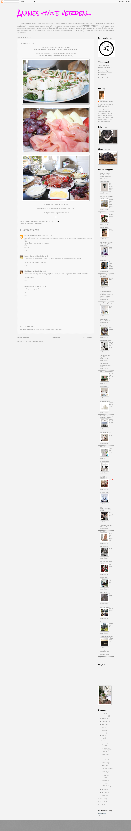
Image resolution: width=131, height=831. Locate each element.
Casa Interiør (111, 328)
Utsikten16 (103, 592)
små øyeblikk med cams (32, 235)
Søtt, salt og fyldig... (111, 514)
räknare (100, 816)
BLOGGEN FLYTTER (111, 376)
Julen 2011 (35, 28)
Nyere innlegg (23, 337)
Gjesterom (30, 26)
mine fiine (103, 386)
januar (104, 795)
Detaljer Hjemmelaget (47, 23)
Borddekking (26, 23)
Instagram (19, 28)
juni (103, 730)
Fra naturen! (105, 760)
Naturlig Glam (104, 654)
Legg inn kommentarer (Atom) (34, 341)
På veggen (49, 30)
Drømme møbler (60, 23)
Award (18, 23)
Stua (77, 30)
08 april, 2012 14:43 (40, 271)
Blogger (74, 827)
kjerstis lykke (104, 461)
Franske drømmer (30, 256)
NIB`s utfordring (87, 28)
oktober (104, 718)
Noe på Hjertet (104, 651)
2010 (102, 802)
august (104, 724)
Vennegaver (20, 32)
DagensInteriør (29, 286)
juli (103, 727)
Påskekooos (105, 780)
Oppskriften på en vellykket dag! (105, 357)
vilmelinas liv (104, 493)
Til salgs (87, 30)
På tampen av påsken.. (106, 776)
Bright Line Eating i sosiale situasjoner (105, 175)
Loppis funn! (105, 754)
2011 (102, 799)
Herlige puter (65, 26)
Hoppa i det (111, 594)
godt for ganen (45, 26)
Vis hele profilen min (104, 121)
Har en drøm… (105, 227)
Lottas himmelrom (106, 213)
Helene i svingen (105, 607)
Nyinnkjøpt (24, 30)
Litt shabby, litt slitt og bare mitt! (106, 197)
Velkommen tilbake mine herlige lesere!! (111, 204)
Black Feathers (29, 271)
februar (104, 792)
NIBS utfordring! (106, 786)
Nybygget (97, 28)
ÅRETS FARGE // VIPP (111, 404)
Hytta (100, 26)
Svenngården (104, 181)
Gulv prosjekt (56, 26)
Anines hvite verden (106, 101)
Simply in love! (111, 230)
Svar (25, 250)
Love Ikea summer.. (107, 768)
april (103, 735)
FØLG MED (111, 279)
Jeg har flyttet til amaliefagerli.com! (111, 187)
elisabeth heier (105, 401)
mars (103, 789)
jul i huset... (111, 565)
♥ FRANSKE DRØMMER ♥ (104, 477)
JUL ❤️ (111, 479)
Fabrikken (103, 532)
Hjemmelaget (75, 26)
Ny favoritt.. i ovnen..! (105, 744)
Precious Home (105, 326)
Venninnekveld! (106, 741)
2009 (102, 804)
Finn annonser (79, 23)
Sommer (57, 30)
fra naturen (89, 23)
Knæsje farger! (106, 763)
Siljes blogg (104, 363)
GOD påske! (105, 783)
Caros (102, 658)
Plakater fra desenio (106, 321)
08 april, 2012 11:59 (42, 256)
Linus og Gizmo (63, 28)
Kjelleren (43, 28)
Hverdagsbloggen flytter (111, 344)
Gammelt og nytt (105, 432)
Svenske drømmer (106, 525)
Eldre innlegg (88, 337)
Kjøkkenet (52, 28)
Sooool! (104, 738)
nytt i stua (110, 434)
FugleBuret (103, 577)
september (105, 721)
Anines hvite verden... (54, 12)
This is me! (105, 765)
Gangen (22, 26)
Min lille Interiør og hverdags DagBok (106, 416)
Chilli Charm (104, 547)
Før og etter (98, 23)
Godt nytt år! (111, 549)
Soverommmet (67, 30)
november (105, 716)
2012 (102, 713)
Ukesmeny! (103, 527)
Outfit (33, 30)
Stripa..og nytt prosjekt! (106, 772)
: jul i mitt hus (110, 581)
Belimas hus (104, 622)
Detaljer (34, 23)
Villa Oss (103, 447)
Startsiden (56, 337)
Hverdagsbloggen (106, 340)
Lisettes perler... (105, 173)
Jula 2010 (27, 28)
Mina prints (110, 248)
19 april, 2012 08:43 (40, 286)
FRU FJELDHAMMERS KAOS (105, 509)
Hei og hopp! (111, 609)
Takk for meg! (110, 450)
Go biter (36, 26)
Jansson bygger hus (106, 636)
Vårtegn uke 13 (111, 639)
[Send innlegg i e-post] (58, 221)
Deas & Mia (103, 319)
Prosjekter (40, 30)
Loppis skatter (75, 28)
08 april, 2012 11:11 (46, 235)
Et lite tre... (110, 306)
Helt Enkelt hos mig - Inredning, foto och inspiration (106, 244)
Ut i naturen (97, 30)
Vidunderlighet (105, 355)
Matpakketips (111, 215)
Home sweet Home (111, 420)
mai (103, 733)
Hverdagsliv (87, 26)
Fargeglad (70, 23)
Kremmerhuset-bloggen (105, 275)
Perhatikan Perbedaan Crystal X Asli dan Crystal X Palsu (106, 296)
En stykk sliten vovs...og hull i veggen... (107, 749)
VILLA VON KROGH (106, 372)
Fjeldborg (103, 260)
